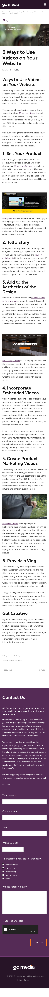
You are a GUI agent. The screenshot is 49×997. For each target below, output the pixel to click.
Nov (11, 70)
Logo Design (10, 868)
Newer (42, 670)
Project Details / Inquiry (14, 886)
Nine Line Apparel (10, 523)
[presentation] (24, 929)
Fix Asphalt (7, 218)
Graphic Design (11, 875)
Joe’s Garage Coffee (11, 360)
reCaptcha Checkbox (12, 920)
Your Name (9, 795)
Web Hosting (10, 872)
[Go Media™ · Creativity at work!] (11, 4)
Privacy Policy (23, 980)
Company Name (10, 811)
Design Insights (14, 12)
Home (4, 12)
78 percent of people (28, 113)
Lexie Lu (5, 70)
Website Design (11, 864)
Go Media (6, 719)
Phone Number (10, 842)
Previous (8, 670)
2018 (18, 70)
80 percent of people (23, 166)
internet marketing (15, 660)
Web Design (27, 12)
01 (14, 70)
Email (6, 827)
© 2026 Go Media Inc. (16, 976)
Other (7, 879)
